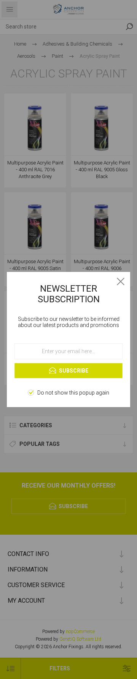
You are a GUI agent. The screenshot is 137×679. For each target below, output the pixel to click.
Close (120, 281)
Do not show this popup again (73, 393)
